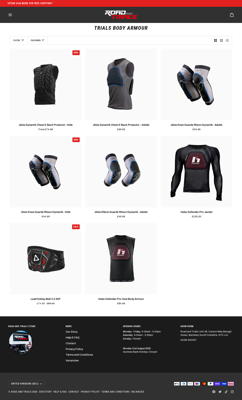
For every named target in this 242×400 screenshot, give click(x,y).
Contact (71, 343)
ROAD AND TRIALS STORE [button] (22, 326)
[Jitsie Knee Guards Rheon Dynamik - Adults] (196, 84)
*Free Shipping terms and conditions (121, 3)
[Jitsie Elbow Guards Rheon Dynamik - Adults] (121, 171)
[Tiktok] (226, 391)
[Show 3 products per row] (221, 40)
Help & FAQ (73, 337)
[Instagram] (232, 391)
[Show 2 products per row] (215, 40)
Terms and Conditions (79, 354)
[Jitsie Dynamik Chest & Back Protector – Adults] (121, 84)
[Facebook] (213, 391)
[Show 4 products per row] (228, 40)
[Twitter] (220, 391)
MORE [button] (69, 326)
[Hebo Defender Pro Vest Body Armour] (121, 258)
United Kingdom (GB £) (25, 383)
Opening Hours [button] (132, 326)
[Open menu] (13, 15)
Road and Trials (21, 391)
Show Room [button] (187, 326)
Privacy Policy (74, 349)
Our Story (72, 331)
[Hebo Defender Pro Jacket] (196, 171)
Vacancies (72, 360)
